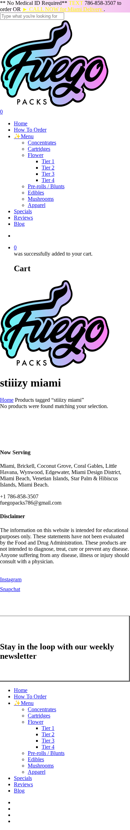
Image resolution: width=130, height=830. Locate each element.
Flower (35, 722)
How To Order (30, 696)
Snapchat (10, 589)
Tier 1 (48, 728)
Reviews (23, 784)
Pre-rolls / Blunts (46, 753)
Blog (19, 791)
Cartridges (39, 716)
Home (7, 400)
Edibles (36, 759)
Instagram (10, 579)
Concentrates (42, 709)
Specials (23, 778)
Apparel (36, 772)
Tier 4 (48, 747)
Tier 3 (48, 741)
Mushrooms (41, 766)
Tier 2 (48, 734)
